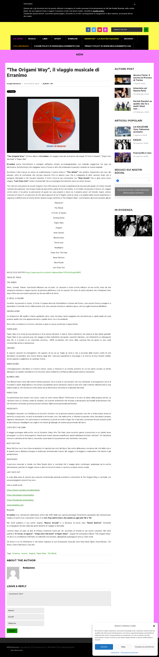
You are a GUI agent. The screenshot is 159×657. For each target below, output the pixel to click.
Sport (57, 39)
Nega (123, 646)
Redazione (29, 568)
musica (24, 553)
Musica (32, 39)
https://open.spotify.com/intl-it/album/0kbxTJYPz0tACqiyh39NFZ (53, 272)
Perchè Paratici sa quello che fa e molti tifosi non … (142, 105)
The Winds (52, 553)
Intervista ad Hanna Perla (140, 89)
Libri (45, 39)
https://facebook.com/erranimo (20, 500)
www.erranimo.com (15, 505)
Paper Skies (41, 553)
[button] (154, 626)
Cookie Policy (115, 652)
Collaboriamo (21, 46)
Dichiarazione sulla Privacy (129, 652)
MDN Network (13, 647)
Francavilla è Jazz (142, 153)
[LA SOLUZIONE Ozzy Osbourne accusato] (123, 131)
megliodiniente (14, 84)
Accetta (104, 646)
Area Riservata (17, 650)
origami (32, 553)
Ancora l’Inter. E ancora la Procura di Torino (142, 78)
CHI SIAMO (18, 39)
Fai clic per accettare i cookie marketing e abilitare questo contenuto (133, 191)
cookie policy (98, 11)
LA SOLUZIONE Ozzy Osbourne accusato (141, 129)
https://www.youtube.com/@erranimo (23, 490)
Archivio (128, 39)
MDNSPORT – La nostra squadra (101, 39)
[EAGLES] (123, 144)
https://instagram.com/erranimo (20, 495)
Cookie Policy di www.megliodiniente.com (57, 46)
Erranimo (16, 553)
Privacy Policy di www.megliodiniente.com (108, 46)
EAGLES (137, 140)
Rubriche (73, 39)
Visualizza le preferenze (144, 646)
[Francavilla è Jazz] (123, 157)
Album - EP (48, 84)
